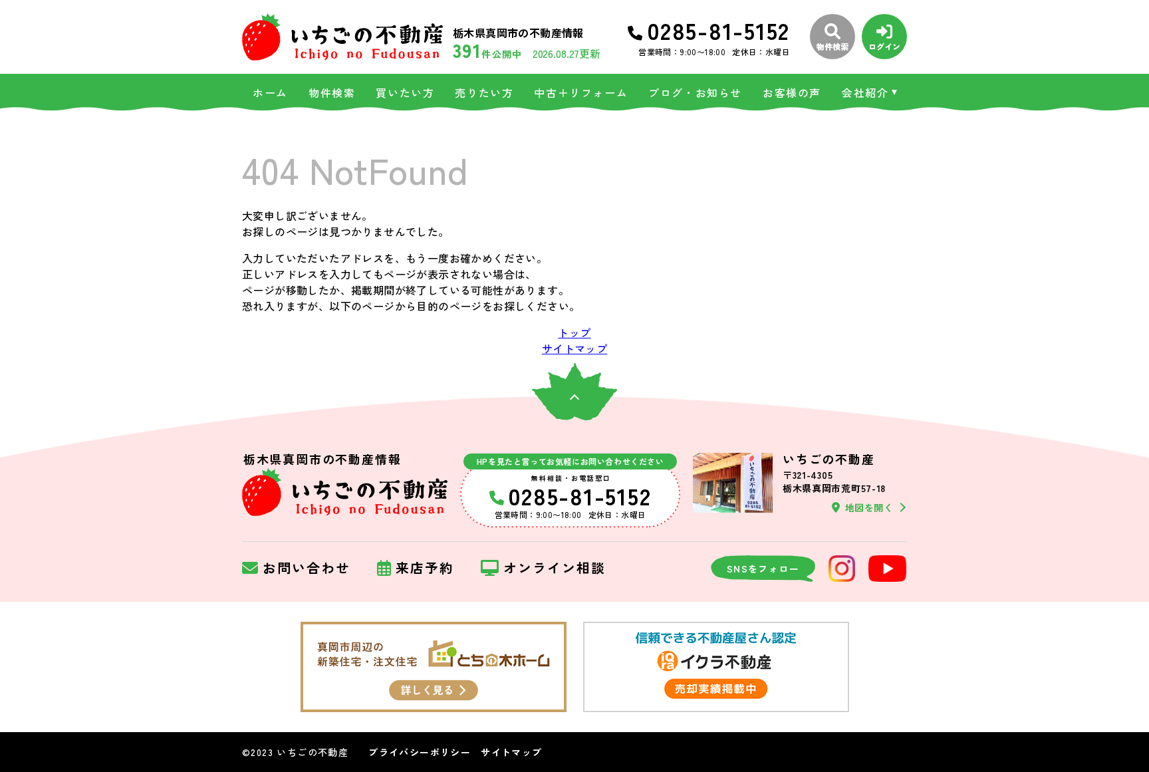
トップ (574, 332)
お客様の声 (792, 92)
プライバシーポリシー (419, 752)
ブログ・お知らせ (695, 92)
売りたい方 (484, 92)
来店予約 (425, 568)
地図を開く (869, 507)
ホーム (270, 92)
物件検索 (332, 92)
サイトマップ (574, 348)
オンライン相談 (554, 568)
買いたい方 (405, 92)
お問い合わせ (306, 568)
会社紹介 (865, 92)
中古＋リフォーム (581, 92)
